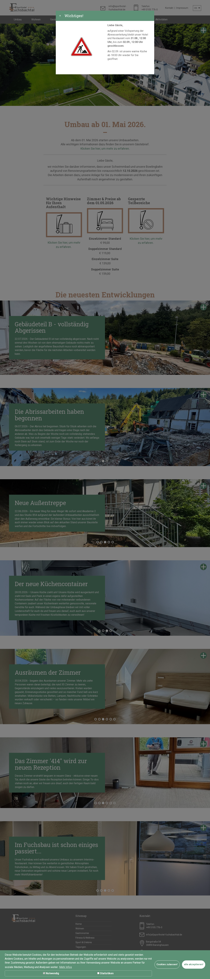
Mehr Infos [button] (65, 967)
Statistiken (106, 973)
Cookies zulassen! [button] (167, 964)
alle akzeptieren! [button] (193, 964)
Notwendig (52, 973)
